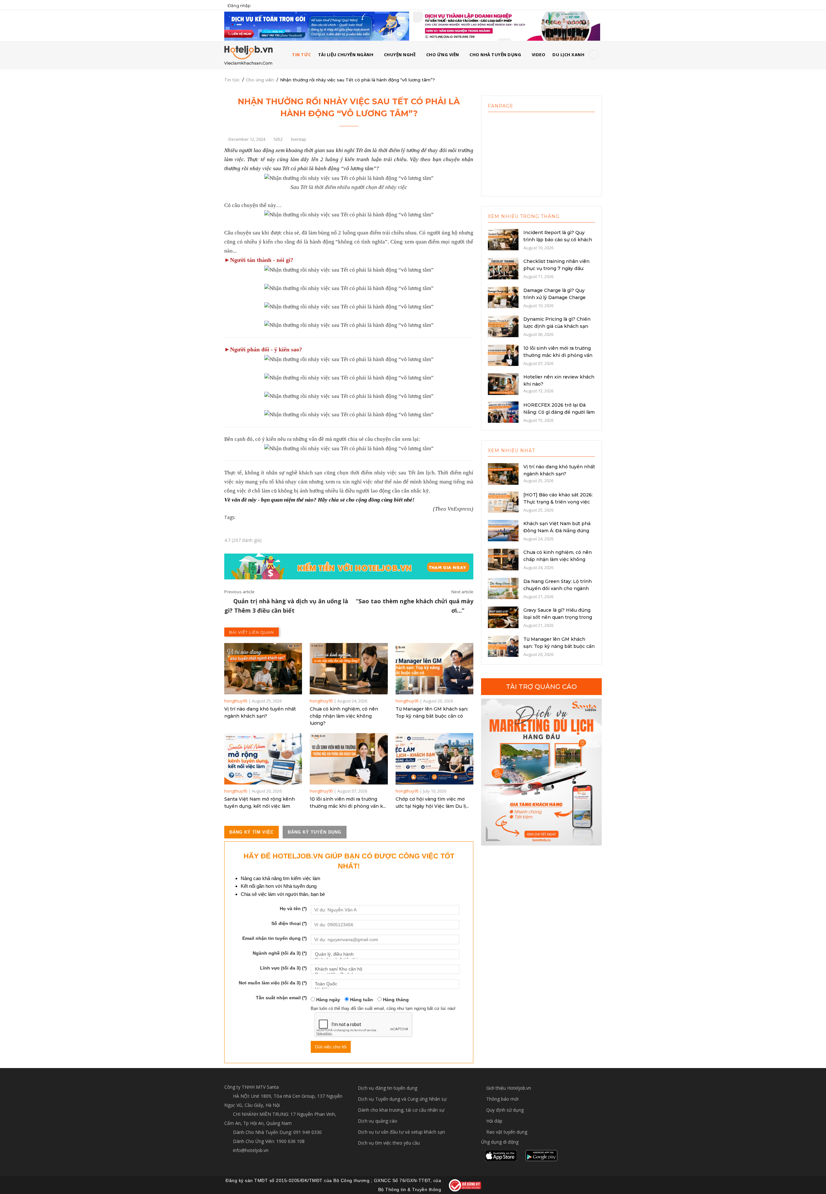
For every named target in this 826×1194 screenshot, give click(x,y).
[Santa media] (541, 772)
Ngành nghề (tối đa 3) (280, 953)
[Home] (248, 55)
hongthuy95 (235, 701)
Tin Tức (301, 54)
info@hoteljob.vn (250, 1150)
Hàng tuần (361, 999)
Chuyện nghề (400, 54)
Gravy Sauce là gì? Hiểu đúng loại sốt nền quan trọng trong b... (557, 617)
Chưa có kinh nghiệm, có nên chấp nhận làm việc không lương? (344, 716)
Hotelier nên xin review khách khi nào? (558, 380)
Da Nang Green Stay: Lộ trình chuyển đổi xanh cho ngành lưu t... (557, 588)
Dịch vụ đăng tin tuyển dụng (387, 1088)
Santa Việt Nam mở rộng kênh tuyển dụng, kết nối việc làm (259, 802)
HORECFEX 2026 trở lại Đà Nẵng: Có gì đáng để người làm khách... (559, 412)
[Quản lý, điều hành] (385, 954)
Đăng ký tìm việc (251, 832)
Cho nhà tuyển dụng (495, 54)
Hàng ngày (327, 999)
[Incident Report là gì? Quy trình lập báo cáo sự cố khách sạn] (503, 239)
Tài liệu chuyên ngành (346, 54)
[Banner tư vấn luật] (506, 26)
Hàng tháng (395, 999)
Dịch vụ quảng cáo (377, 1121)
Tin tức (232, 79)
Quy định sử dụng (505, 1110)
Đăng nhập (239, 5)
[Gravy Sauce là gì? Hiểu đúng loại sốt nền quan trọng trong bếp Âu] (503, 616)
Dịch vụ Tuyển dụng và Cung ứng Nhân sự (402, 1099)
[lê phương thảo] (316, 26)
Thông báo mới (502, 1099)
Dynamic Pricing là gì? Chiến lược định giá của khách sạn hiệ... (556, 326)
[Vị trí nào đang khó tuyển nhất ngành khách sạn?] (263, 668)
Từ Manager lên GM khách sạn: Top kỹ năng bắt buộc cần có (432, 712)
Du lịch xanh (568, 54)
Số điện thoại (289, 923)
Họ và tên (293, 908)
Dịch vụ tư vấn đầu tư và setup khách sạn (401, 1132)
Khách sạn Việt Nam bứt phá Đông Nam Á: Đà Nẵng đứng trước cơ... (556, 531)
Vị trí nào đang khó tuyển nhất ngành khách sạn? (260, 712)
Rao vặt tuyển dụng (506, 1132)
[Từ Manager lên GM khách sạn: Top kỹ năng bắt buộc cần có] (434, 668)
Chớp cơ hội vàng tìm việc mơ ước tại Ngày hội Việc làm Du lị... (432, 802)
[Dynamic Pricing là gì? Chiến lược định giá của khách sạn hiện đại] (503, 325)
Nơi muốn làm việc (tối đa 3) (273, 982)
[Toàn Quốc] (385, 984)
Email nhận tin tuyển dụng (274, 938)
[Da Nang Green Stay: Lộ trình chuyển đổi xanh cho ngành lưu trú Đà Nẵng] (503, 587)
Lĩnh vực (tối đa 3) (283, 968)
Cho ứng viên (442, 54)
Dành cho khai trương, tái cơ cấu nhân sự (401, 1110)
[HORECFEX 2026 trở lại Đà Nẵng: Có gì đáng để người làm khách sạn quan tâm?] (503, 411)
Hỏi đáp (494, 1121)
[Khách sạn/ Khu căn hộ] (385, 969)
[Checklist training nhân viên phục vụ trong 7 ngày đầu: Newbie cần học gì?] (503, 268)
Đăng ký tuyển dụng (314, 832)
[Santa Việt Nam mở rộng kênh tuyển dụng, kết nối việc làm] (263, 758)
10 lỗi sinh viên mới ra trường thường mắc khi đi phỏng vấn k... (348, 802)
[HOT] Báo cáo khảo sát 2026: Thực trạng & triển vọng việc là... (558, 502)
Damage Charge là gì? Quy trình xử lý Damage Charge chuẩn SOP (554, 297)
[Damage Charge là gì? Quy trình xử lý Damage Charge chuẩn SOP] (503, 296)
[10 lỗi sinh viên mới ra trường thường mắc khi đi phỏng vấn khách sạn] (349, 758)
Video (539, 54)
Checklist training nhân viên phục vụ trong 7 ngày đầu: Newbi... (556, 268)
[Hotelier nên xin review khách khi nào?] (503, 383)
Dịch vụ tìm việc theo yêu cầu (389, 1143)
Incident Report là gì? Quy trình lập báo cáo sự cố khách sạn (557, 240)
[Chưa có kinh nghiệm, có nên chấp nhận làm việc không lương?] (349, 668)
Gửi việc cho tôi (331, 1046)
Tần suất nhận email (281, 997)
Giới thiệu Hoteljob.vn (508, 1088)
